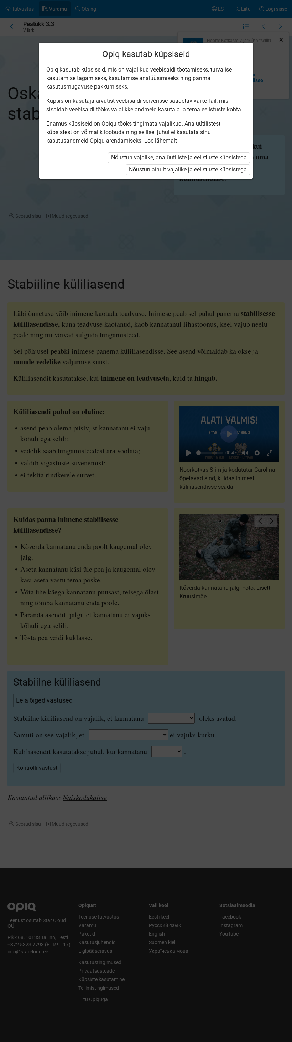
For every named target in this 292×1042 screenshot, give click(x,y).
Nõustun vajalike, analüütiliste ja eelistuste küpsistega (179, 157)
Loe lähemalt (160, 140)
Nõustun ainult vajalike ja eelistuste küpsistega (188, 169)
